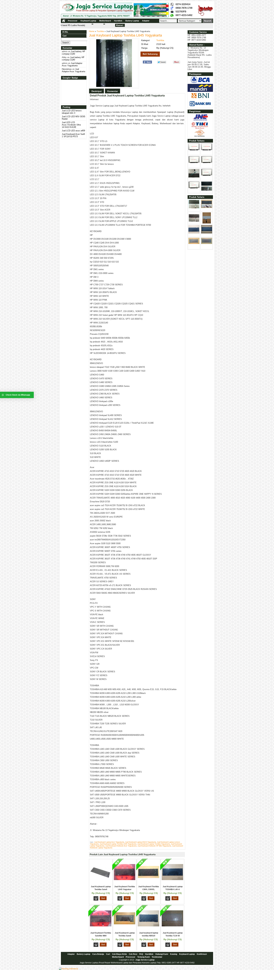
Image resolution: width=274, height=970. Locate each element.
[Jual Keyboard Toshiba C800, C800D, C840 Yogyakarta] (148, 877)
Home (91, 31)
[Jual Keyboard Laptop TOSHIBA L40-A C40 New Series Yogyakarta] (172, 879)
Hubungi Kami (161, 954)
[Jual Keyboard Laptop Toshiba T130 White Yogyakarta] (172, 925)
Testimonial (157, 957)
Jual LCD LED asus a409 (73, 130)
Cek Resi (133, 954)
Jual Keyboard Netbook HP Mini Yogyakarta (154, 846)
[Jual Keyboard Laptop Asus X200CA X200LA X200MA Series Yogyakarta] (206, 223)
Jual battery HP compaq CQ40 (73, 52)
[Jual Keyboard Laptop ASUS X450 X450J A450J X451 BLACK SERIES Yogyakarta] (206, 233)
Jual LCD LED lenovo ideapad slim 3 (72, 111)
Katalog (173, 954)
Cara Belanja (98, 954)
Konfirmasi (202, 954)
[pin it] (175, 63)
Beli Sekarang (150, 54)
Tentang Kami (143, 957)
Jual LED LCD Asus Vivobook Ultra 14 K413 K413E (71, 124)
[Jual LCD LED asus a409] (206, 162)
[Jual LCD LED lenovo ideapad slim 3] (193, 149)
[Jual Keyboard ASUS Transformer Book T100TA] (193, 223)
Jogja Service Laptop (144, 960)
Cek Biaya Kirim (119, 954)
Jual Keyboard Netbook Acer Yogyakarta (121, 846)
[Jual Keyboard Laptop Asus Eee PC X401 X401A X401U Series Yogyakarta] (193, 233)
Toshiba (100, 31)
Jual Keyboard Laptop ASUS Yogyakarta (140, 842)
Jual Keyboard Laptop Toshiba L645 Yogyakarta (125, 35)
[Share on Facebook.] (147, 63)
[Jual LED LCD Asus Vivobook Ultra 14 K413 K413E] (193, 162)
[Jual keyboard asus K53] (206, 207)
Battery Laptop (132, 21)
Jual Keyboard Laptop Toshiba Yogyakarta (153, 844)
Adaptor (145, 21)
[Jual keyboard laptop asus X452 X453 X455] (193, 208)
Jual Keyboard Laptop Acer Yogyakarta (109, 842)
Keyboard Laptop (88, 21)
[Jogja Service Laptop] (115, 17)
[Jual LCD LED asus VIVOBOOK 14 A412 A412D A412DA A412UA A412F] (193, 188)
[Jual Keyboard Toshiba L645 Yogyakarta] (124, 879)
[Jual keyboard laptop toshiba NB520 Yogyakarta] (148, 925)
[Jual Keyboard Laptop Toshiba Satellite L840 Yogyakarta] (100, 879)
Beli (103, 898)
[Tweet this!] (161, 63)
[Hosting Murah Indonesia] (68, 968)
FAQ (141, 954)
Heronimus (67, 69)
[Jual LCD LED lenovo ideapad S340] (206, 175)
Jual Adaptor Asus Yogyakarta (72, 64)
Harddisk (118, 21)
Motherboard (105, 21)
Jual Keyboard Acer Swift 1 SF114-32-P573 (73, 135)
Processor (72, 21)
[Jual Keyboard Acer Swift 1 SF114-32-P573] (193, 177)
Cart (108, 954)
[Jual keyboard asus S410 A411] (206, 190)
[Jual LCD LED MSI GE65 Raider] (206, 149)
